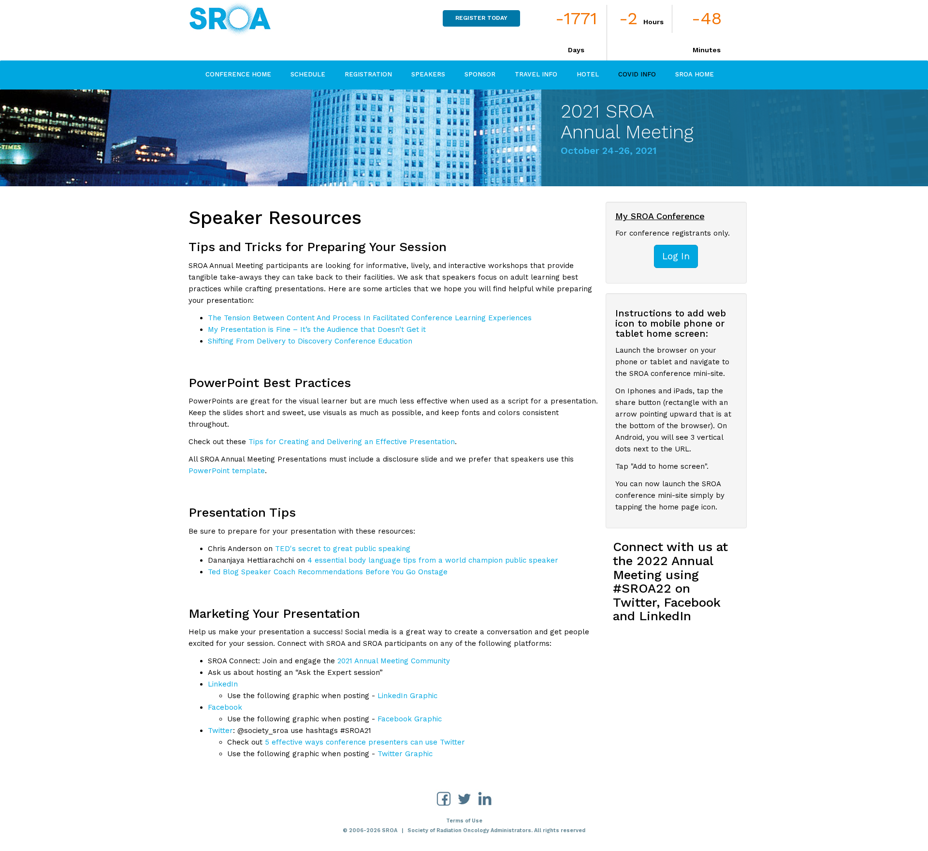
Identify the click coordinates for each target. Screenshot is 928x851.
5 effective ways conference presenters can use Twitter (365, 742)
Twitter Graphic (405, 753)
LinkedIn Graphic (407, 695)
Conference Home (238, 74)
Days (576, 50)
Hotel (588, 74)
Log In (676, 256)
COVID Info (637, 74)
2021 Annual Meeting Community (393, 661)
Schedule (307, 74)
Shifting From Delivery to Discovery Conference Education (310, 341)
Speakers (428, 74)
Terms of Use (464, 821)
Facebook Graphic (409, 719)
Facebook (225, 707)
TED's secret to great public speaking (342, 548)
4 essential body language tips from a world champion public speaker (432, 560)
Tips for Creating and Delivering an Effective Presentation (351, 441)
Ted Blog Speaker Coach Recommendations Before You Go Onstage (328, 571)
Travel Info (536, 74)
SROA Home (694, 74)
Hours (653, 22)
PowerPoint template (226, 470)
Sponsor (479, 74)
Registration (368, 74)
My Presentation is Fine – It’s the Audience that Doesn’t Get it (317, 329)
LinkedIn (223, 684)
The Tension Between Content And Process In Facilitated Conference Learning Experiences (370, 318)
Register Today (481, 18)
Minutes (707, 50)
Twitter (220, 730)
